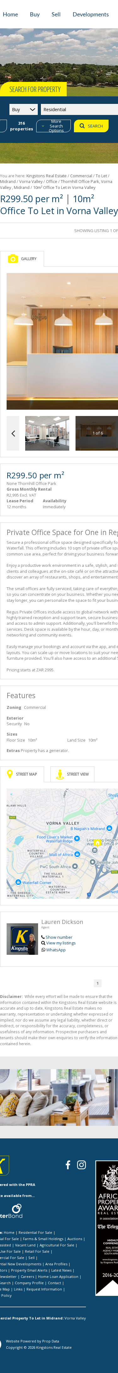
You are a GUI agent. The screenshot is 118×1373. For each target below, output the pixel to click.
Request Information (44, 1289)
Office (51, 181)
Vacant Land (25, 1245)
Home (9, 1232)
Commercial (81, 176)
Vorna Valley (30, 181)
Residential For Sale (35, 1232)
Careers (27, 1276)
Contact (54, 1282)
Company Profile (29, 1282)
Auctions (74, 1238)
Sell (31, 1257)
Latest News (61, 1270)
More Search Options (56, 126)
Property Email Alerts (29, 1270)
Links (18, 1289)
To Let (101, 176)
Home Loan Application (58, 1276)
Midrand (8, 181)
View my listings (61, 943)
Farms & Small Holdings (43, 1238)
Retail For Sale (37, 1251)
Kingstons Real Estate (46, 176)
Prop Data (50, 1341)
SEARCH (95, 126)
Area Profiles (56, 1264)
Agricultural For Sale (57, 1245)
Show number (59, 937)
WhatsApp (56, 950)
